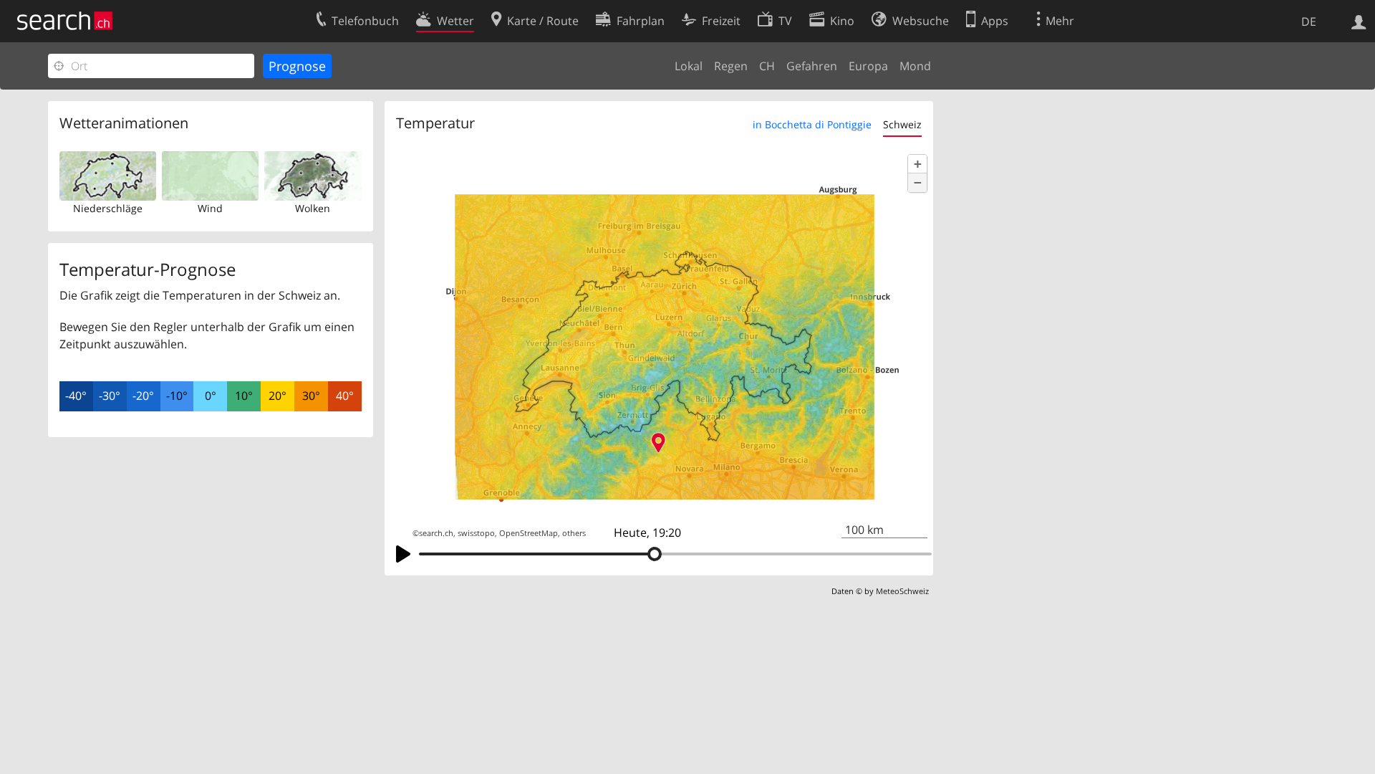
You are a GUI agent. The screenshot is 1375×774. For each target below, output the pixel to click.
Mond (915, 66)
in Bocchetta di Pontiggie (812, 124)
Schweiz (902, 124)
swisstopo (476, 533)
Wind (210, 208)
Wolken (312, 208)
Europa (868, 66)
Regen (731, 66)
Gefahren (811, 66)
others (574, 533)
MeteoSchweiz (902, 591)
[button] (917, 164)
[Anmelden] (1359, 21)
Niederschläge (108, 208)
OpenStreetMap (528, 533)
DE (1308, 21)
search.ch (436, 533)
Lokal (689, 66)
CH (767, 66)
